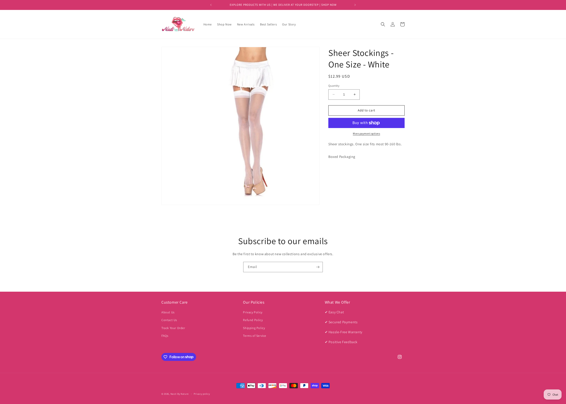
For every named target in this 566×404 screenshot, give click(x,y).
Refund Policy (253, 320)
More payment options (366, 133)
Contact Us (169, 320)
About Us (168, 312)
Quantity (333, 86)
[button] (383, 24)
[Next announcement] (355, 5)
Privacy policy (202, 393)
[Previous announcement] (211, 5)
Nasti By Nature (179, 393)
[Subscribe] (318, 267)
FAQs (164, 336)
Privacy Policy (252, 312)
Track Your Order (173, 328)
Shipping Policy (254, 328)
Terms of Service (254, 336)
